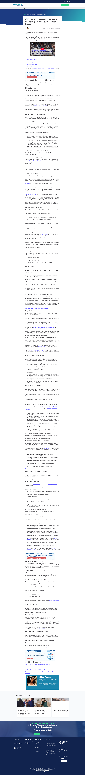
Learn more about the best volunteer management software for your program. (40, 647)
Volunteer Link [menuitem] (37, 751)
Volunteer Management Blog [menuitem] (28, 741)
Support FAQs (17, 748)
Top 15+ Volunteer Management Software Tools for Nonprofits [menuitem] (50, 744)
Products (39, 4)
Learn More (37, 734)
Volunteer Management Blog (23, 8)
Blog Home (24, 14)
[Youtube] (64, 761)
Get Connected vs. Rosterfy (63, 751)
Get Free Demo (65, 4)
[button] (70, 5)
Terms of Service (46, 769)
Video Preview (28, 4)
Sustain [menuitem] (36, 744)
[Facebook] (62, 761)
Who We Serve (50, 4)
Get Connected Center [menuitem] (38, 747)
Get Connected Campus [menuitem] (38, 748)
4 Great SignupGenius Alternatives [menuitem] (51, 745)
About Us (64, 1)
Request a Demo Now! (46, 734)
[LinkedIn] (66, 761)
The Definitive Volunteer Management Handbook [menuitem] (49, 741)
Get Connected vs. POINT (63, 755)
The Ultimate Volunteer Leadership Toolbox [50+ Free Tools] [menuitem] (50, 751)
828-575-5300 (17, 742)
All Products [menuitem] (37, 742)
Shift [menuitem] (35, 746)
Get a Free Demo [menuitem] (37, 741)
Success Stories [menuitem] (26, 742)
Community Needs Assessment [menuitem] (50, 749)
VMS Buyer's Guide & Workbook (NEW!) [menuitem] (50, 754)
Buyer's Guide (34, 4)
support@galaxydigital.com (19, 747)
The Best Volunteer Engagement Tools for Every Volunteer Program (42, 712)
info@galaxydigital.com (18, 743)
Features (44, 4)
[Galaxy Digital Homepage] (18, 5)
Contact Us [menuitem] (26, 744)
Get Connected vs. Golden (63, 750)
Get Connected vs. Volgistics (63, 756)
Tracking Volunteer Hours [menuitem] (49, 746)
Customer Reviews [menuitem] (27, 743)
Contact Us (68, 1)
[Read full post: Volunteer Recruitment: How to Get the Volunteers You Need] (60, 702)
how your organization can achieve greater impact (43, 68)
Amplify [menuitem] (36, 743)
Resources (57, 4)
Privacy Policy (51, 769)
